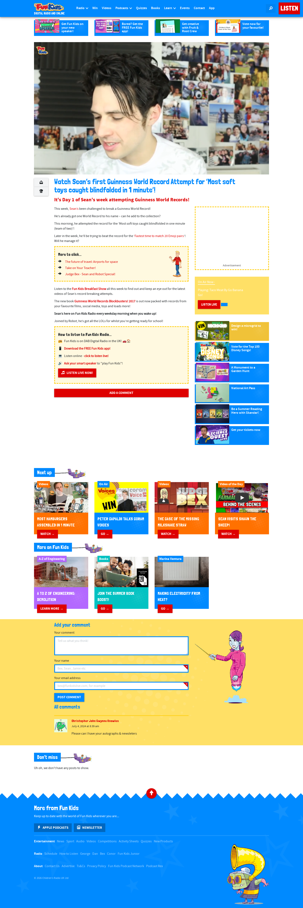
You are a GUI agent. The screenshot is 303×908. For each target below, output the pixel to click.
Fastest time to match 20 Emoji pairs (159, 236)
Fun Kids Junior (129, 854)
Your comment (64, 633)
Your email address (67, 678)
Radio (80, 8)
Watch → (47, 534)
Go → (105, 534)
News (60, 841)
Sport (70, 841)
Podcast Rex (154, 866)
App (212, 8)
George (85, 854)
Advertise (68, 866)
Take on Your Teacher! (80, 268)
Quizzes (141, 8)
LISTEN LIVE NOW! (80, 373)
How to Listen (68, 854)
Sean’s (74, 209)
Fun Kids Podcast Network (126, 866)
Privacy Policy (96, 866)
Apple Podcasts (55, 827)
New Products (163, 841)
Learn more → (51, 608)
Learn (168, 8)
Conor (111, 854)
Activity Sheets (129, 841)
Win (95, 8)
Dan (95, 854)
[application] (151, 108)
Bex (102, 854)
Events (185, 8)
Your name (61, 661)
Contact (199, 8)
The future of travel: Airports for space (91, 262)
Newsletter (92, 827)
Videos (106, 8)
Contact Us (52, 866)
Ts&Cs (81, 866)
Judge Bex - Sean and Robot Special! (90, 274)
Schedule (50, 854)
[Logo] (42, 50)
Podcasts (122, 8)
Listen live (209, 304)
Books (155, 8)
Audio (80, 841)
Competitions (107, 841)
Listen (289, 8)
